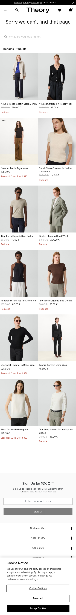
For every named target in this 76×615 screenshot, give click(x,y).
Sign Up (38, 512)
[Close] (73, 3)
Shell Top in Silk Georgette (14, 429)
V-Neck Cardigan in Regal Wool (55, 104)
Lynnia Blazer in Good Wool (53, 365)
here (54, 492)
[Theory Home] (38, 10)
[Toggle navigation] (5, 10)
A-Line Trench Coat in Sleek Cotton (19, 104)
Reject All (38, 598)
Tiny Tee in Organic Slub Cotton (17, 236)
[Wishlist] (59, 10)
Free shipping (21, 2)
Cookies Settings (38, 588)
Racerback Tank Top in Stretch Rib (18, 300)
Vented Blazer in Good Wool (53, 236)
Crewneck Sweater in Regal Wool (18, 365)
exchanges (36, 2)
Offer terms (25, 492)
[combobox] (38, 36)
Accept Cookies (38, 608)
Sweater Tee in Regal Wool (14, 168)
